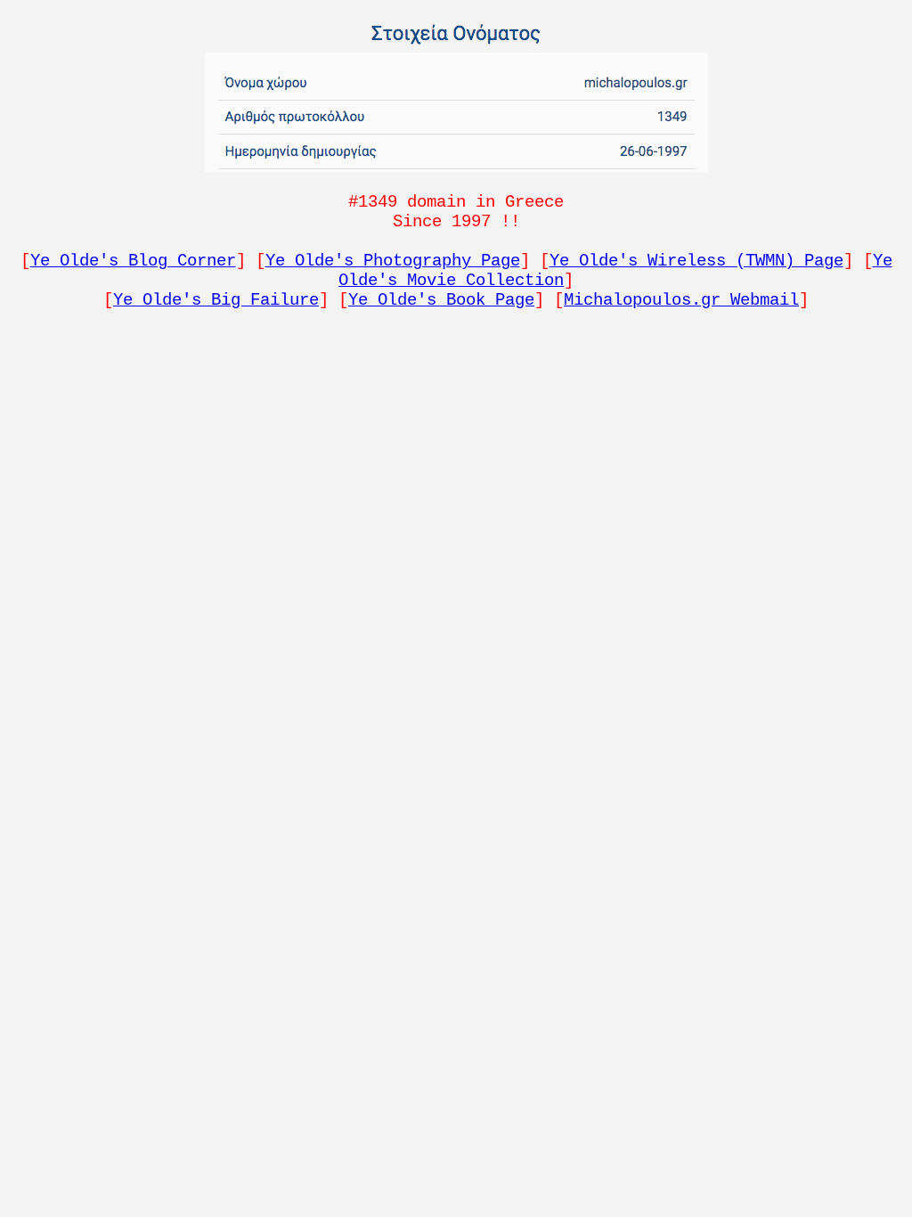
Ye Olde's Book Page (441, 300)
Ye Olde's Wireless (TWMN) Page (696, 261)
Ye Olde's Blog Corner (133, 261)
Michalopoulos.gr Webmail (681, 300)
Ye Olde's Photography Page (392, 261)
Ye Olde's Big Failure (216, 300)
